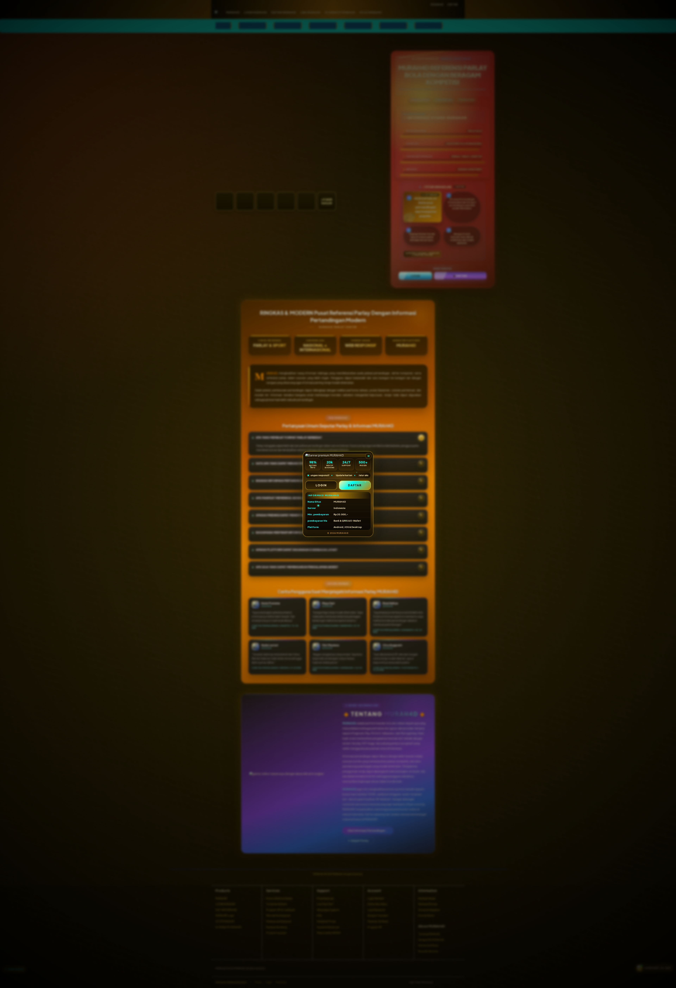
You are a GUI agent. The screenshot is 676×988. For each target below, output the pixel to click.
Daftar (355, 485)
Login (321, 485)
